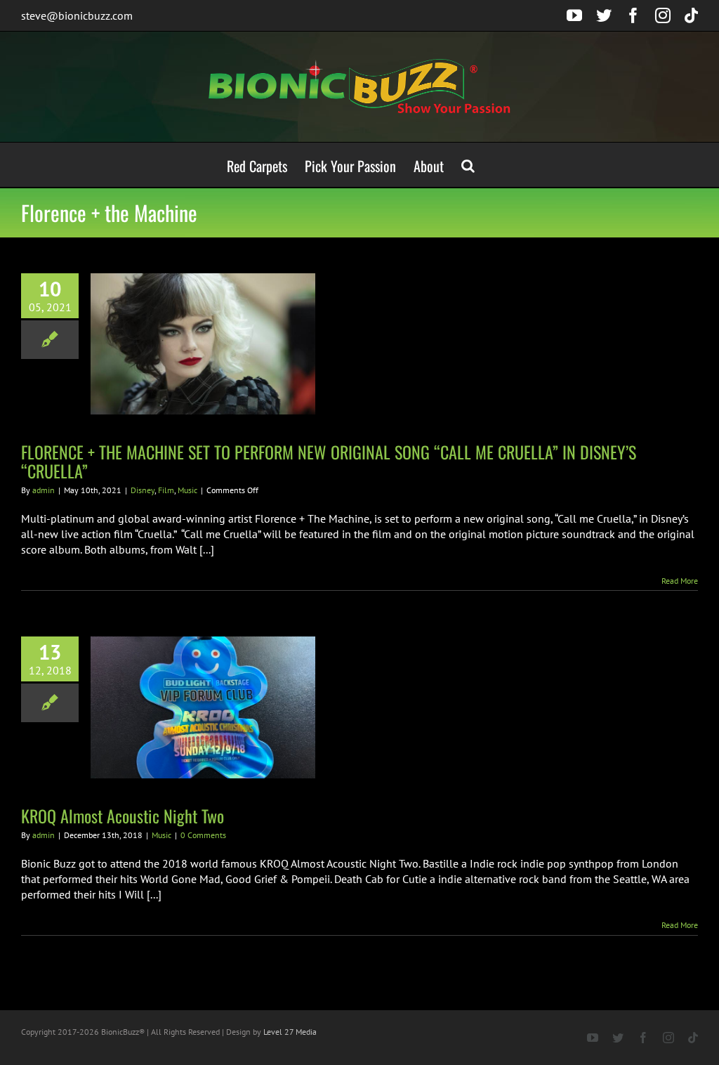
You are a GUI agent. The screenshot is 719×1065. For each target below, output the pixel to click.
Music (187, 490)
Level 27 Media (290, 1031)
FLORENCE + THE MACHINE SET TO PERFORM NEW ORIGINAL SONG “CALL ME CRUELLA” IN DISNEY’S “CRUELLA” (328, 461)
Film (166, 490)
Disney (142, 490)
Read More (679, 580)
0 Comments (203, 835)
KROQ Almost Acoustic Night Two (122, 815)
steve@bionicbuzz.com (77, 15)
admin (43, 490)
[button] (468, 165)
